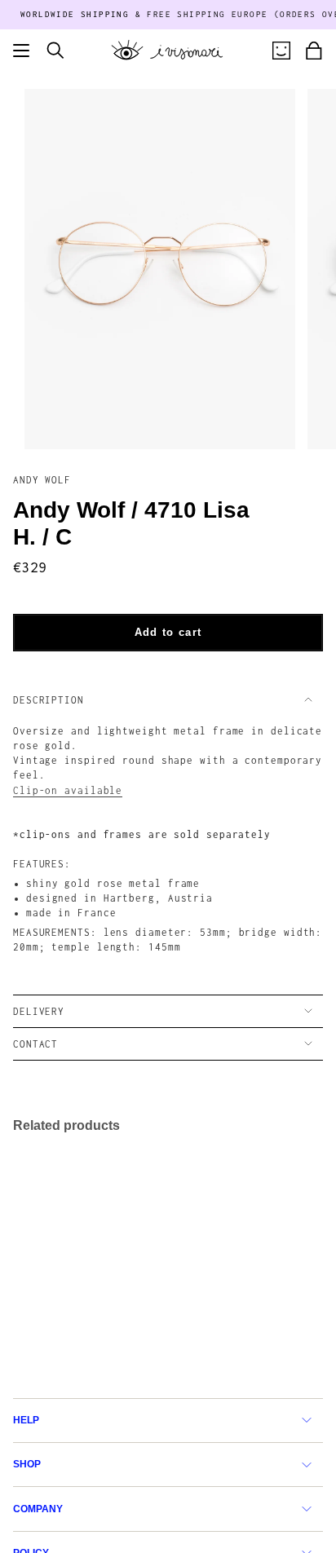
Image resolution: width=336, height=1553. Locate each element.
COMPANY (38, 1509)
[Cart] (314, 50)
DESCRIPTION (48, 700)
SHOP (27, 1464)
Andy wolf (42, 479)
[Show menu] (21, 50)
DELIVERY (38, 1011)
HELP (26, 1420)
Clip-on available (67, 790)
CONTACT (35, 1044)
